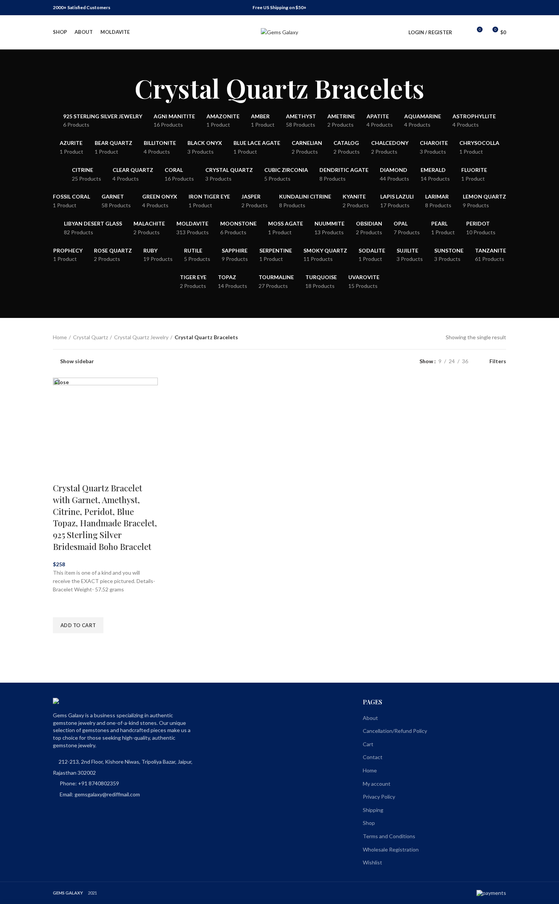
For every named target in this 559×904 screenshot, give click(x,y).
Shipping (373, 810)
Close (61, 382)
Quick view (62, 642)
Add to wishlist (62, 607)
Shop (369, 823)
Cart (368, 744)
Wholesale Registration (391, 849)
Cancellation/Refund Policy (395, 731)
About (370, 718)
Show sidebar (77, 361)
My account (377, 783)
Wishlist (372, 862)
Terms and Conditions (389, 836)
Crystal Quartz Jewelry (141, 337)
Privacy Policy (379, 796)
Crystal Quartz (90, 337)
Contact (373, 757)
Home (60, 337)
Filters (497, 361)
